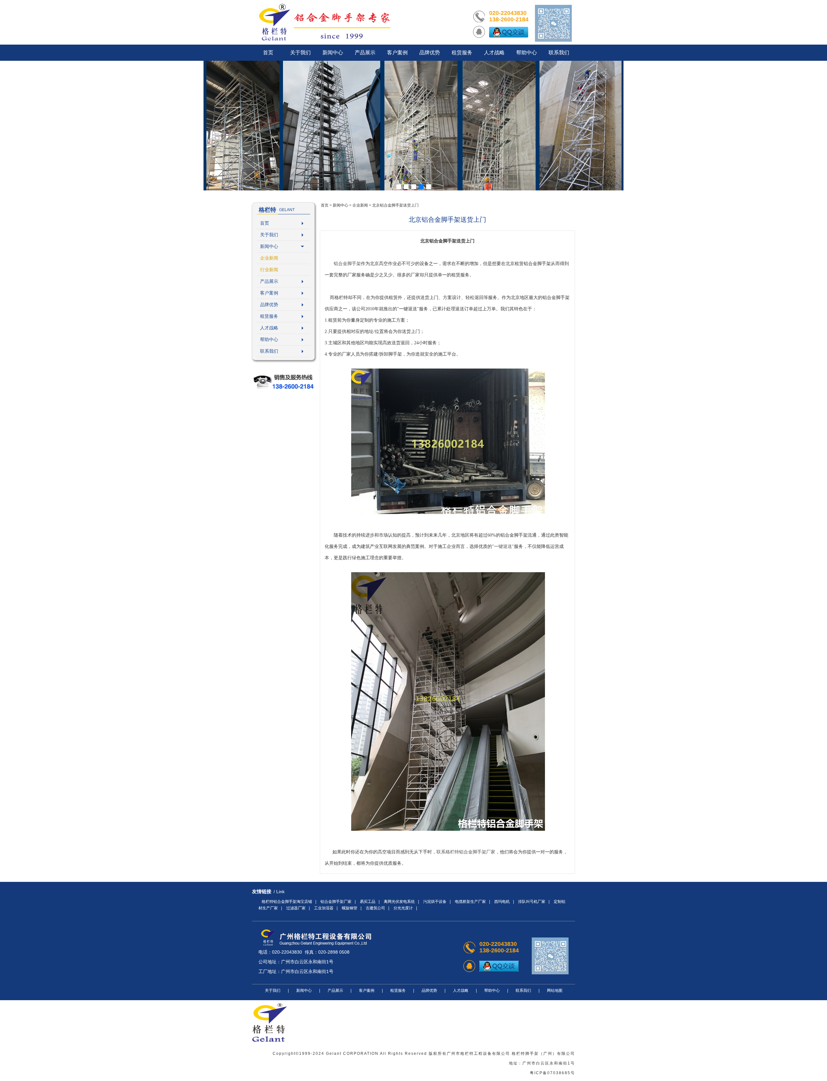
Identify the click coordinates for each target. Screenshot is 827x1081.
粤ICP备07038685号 (552, 1073)
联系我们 (269, 351)
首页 (264, 223)
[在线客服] (508, 32)
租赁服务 (269, 316)
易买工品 (367, 901)
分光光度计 (403, 908)
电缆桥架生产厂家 (470, 901)
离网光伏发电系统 (399, 901)
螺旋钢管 (349, 908)
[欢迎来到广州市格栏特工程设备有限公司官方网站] (324, 22)
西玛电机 (502, 901)
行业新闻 (269, 269)
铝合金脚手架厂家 (335, 901)
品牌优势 (269, 304)
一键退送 (503, 546)
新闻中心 (269, 246)
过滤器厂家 (296, 908)
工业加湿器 (323, 908)
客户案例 (269, 292)
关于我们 (269, 234)
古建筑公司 (375, 908)
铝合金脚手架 (347, 263)
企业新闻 (269, 258)
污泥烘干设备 (434, 901)
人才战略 (269, 327)
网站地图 (554, 990)
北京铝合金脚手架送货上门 (395, 205)
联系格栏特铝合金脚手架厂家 (465, 852)
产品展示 (269, 281)
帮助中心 (269, 339)
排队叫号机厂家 (531, 901)
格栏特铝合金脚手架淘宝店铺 (287, 901)
